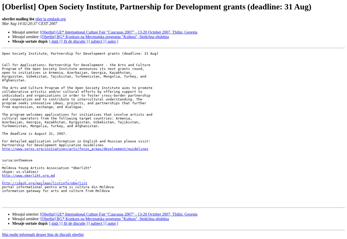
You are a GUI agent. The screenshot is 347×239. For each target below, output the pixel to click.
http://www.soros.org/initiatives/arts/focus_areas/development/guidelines (75, 149)
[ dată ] (54, 41)
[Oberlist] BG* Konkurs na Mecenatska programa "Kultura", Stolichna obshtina (104, 37)
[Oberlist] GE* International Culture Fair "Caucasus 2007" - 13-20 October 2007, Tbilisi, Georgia (118, 32)
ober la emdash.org (50, 19)
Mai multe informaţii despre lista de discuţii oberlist (43, 234)
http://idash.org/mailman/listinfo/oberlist (44, 183)
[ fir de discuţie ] (74, 41)
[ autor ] (111, 41)
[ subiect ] (96, 41)
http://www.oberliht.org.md (28, 175)
